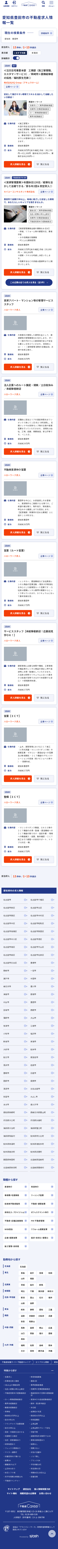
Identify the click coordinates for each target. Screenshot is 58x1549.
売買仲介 (35, 1186)
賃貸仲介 (8, 1186)
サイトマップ (14, 1489)
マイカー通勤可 (11, 1452)
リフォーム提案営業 (39, 1229)
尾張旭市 (34, 1057)
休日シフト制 (10, 1472)
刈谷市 (6, 1002)
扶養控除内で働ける (13, 1456)
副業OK (8, 1460)
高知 (23, 1339)
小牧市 (6, 1033)
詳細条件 (45, 33)
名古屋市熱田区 (37, 931)
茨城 (23, 1284)
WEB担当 (9, 1229)
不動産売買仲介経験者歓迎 (40, 221)
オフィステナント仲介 (40, 1212)
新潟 (23, 1297)
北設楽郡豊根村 (37, 1167)
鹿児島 (41, 1350)
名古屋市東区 (9, 907)
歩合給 (33, 1407)
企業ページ (11, 86)
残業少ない (35, 1448)
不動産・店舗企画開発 (14, 1220)
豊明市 (6, 1073)
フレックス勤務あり (13, 1448)
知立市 (6, 1057)
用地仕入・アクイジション (15, 1212)
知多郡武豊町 (36, 1151)
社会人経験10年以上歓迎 (40, 214)
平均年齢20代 (36, 1464)
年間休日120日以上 (38, 1472)
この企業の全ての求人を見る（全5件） (28, 282)
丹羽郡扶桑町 (36, 1120)
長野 (32, 1303)
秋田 (50, 1273)
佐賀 (32, 1345)
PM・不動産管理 (37, 1220)
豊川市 (33, 986)
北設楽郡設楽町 (37, 1159)
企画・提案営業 (11, 1237)
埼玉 (23, 1291)
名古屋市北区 (36, 907)
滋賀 (23, 1316)
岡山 (41, 1327)
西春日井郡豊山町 (38, 1112)
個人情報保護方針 (42, 1489)
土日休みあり (10, 1468)
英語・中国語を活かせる (14, 1432)
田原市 (6, 1081)
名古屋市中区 (9, 923)
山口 (23, 1333)
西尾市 (33, 1010)
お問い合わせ (45, 1493)
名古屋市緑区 (9, 955)
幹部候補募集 (36, 1377)
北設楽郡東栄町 (10, 1167)
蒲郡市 (6, 1017)
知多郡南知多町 (37, 1144)
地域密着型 (35, 1419)
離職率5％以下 (10, 1464)
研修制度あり (10, 1444)
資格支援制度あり (38, 1440)
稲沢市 (33, 1033)
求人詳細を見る (17, 164)
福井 (50, 1297)
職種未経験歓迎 (11, 1407)
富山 (32, 1297)
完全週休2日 (35, 1468)
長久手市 (34, 1104)
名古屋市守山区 (37, 947)
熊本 (50, 1345)
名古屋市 (7, 899)
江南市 (33, 1025)
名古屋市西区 (9, 915)
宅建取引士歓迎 (11, 1436)
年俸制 (7, 1411)
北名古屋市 (35, 1088)
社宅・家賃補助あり (13, 1440)
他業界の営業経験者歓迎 (40, 109)
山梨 (23, 1303)
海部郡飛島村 (9, 1136)
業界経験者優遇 (46, 105)
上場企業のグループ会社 (40, 1428)
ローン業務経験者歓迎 (39, 113)
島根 (32, 1327)
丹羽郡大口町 (9, 1120)
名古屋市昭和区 (37, 923)
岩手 (32, 1273)
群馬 (41, 1284)
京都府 (32, 1316)
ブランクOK (35, 1460)
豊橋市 (33, 962)
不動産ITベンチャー (12, 1480)
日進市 (33, 1073)
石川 (41, 1297)
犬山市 (33, 1017)
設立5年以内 (10, 1419)
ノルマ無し (35, 1456)
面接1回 (33, 210)
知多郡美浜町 (9, 1151)
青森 (23, 1273)
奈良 (23, 1321)
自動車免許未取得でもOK (41, 1436)
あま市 (6, 1104)
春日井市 (7, 986)
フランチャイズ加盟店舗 (14, 1423)
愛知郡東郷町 (9, 1112)
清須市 (6, 1088)
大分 (23, 1350)
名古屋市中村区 (37, 915)
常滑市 (6, 1025)
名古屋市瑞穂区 (10, 931)
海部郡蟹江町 (36, 1128)
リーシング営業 (37, 1195)
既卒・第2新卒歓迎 (38, 1403)
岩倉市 (33, 1065)
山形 (23, 1278)
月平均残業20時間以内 (14, 1476)
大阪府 (41, 1316)
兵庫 (50, 1316)
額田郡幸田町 (9, 1159)
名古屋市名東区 (37, 955)
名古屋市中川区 (10, 939)
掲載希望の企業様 (28, 1493)
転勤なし (34, 1444)
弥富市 (6, 1096)
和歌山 (32, 1321)
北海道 (23, 1266)
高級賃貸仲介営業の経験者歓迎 (42, 1394)
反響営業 (34, 1476)
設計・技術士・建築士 (39, 1237)
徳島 (32, 1333)
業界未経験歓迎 (36, 116)
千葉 (32, 1291)
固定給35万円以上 (38, 1415)
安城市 (6, 1010)
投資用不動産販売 (12, 1203)
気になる (44, 164)
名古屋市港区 (36, 939)
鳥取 (23, 1327)
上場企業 (34, 1423)
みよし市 (34, 1096)
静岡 (32, 1309)
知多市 (33, 1049)
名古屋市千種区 (37, 899)
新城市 (6, 1041)
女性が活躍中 (36, 1452)
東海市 (33, 1041)
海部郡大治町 (9, 1128)
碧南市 (33, 994)
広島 (50, 1327)
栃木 (32, 1284)
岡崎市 (6, 970)
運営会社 (27, 1489)
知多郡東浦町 (9, 1144)
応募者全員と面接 (12, 1381)
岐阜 (23, 1309)
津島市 (6, 994)
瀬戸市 (6, 978)
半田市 (33, 978)
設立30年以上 (10, 1428)
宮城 (41, 1273)
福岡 (23, 1345)
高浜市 (6, 1065)
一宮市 (33, 970)
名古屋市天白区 (10, 962)
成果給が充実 (36, 1411)
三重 (50, 1309)
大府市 (6, 1049)
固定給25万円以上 (12, 1415)
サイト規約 (12, 1493)
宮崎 (32, 1350)
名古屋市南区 (9, 947)
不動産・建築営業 (38, 1203)
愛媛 (50, 1333)
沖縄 (50, 1350)
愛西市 (33, 1081)
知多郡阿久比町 (37, 1136)
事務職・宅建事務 (12, 1195)
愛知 (41, 1309)
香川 (41, 1333)
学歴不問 (34, 1432)
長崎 (41, 1345)
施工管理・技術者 (12, 1246)
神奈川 (50, 1291)
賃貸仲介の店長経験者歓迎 (41, 1399)
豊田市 (33, 1002)
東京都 (41, 1291)
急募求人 (33, 105)
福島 (32, 1278)
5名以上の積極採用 (12, 1385)
